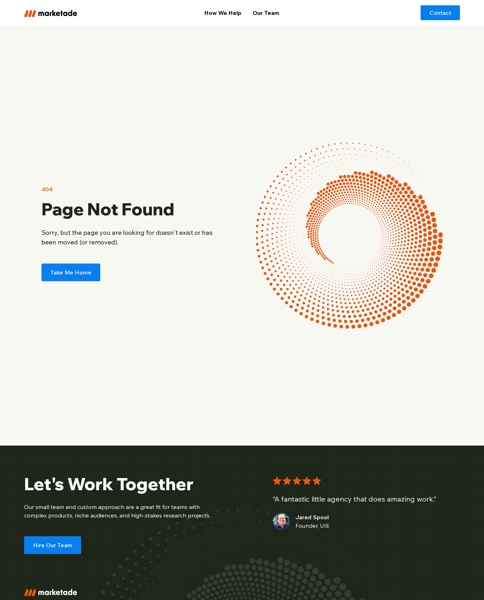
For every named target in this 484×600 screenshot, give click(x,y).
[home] (69, 12)
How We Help (222, 12)
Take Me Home (70, 272)
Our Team (266, 12)
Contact (440, 12)
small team (49, 506)
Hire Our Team (52, 545)
